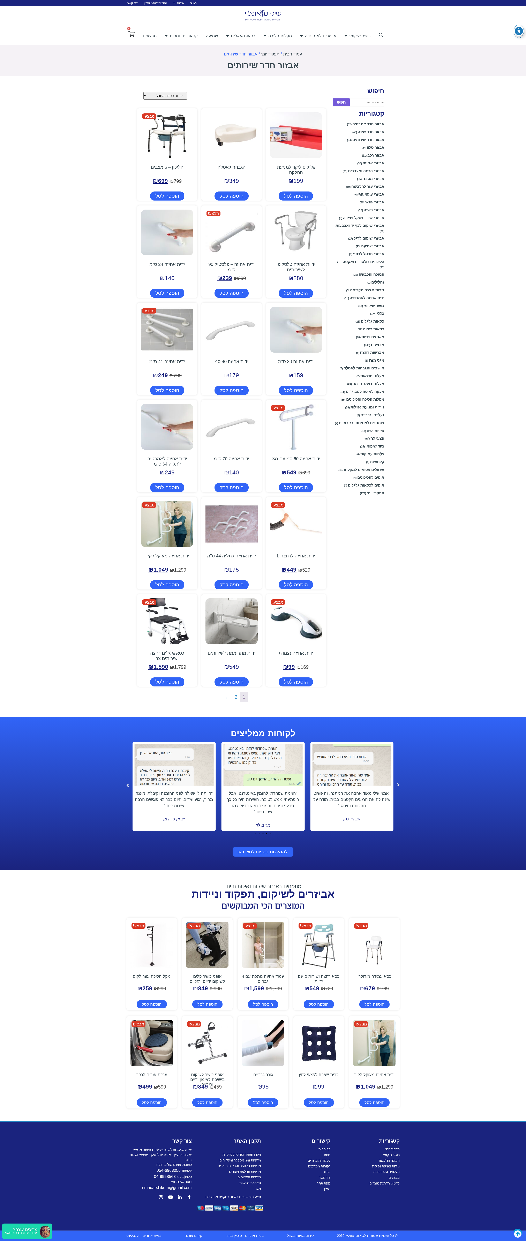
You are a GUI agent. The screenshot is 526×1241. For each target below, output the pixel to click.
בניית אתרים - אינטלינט (143, 1236)
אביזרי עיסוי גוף (371, 194)
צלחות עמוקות (372, 454)
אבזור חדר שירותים (368, 140)
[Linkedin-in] (180, 1197)
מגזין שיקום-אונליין (155, 3)
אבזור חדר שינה (371, 132)
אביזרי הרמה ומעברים (366, 171)
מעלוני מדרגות (372, 376)
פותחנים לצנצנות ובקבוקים (361, 423)
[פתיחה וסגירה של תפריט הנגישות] (519, 31)
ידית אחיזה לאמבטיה (367, 298)
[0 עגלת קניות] (131, 34)
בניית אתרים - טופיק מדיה (244, 1236)
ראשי (193, 3)
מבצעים (150, 36)
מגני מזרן (376, 360)
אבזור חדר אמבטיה (368, 124)
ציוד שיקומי (375, 446)
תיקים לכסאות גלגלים (366, 485)
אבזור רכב (375, 155)
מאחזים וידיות (372, 337)
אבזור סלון (375, 147)
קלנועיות (377, 462)
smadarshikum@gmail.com (167, 1187)
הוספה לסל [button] (296, 196)
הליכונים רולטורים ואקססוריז (360, 262)
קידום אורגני (193, 1236)
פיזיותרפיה (375, 431)
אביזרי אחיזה (373, 163)
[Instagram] (161, 1197)
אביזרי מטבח (373, 179)
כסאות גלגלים (243, 36)
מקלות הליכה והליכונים (365, 399)
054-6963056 (169, 1170)
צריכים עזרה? (25, 1229)
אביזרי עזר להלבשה (367, 187)
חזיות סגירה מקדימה (367, 290)
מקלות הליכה (280, 36)
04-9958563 (165, 1176)
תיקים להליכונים (370, 477)
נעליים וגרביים (372, 415)
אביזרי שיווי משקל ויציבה (363, 218)
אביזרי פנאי (374, 202)
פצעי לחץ (376, 438)
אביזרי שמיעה (372, 246)
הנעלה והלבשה (371, 274)
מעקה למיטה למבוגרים (365, 392)
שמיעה (212, 36)
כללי (380, 313)
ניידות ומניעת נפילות (367, 407)
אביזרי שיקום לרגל (369, 238)
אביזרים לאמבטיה (320, 36)
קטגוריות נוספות (184, 36)
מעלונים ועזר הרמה (368, 384)
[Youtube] (170, 1197)
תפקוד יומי (270, 54)
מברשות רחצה (372, 353)
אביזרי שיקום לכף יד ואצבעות (360, 226)
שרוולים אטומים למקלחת (363, 470)
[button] (127, 785)
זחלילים (377, 282)
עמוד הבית (292, 54)
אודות (180, 3)
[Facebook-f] (189, 1197)
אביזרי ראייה (374, 210)
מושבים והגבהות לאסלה (364, 368)
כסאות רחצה (373, 329)
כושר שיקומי (360, 36)
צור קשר (132, 3)
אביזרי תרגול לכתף (368, 254)
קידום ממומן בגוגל (300, 1236)
